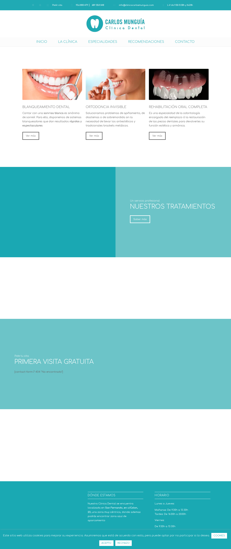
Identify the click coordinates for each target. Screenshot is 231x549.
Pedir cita (57, 5)
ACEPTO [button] (106, 543)
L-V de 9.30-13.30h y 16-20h (180, 5)
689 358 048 (98, 5)
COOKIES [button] (219, 535)
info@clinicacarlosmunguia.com (136, 5)
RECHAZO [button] (123, 543)
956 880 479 (82, 5)
